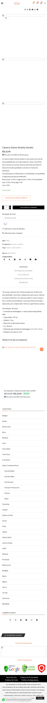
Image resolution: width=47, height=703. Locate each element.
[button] (5, 376)
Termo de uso (11, 677)
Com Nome (6, 460)
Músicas (5, 554)
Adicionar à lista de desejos (14, 229)
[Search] (45, 3)
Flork (4, 526)
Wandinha (5, 604)
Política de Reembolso (30, 680)
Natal (6, 499)
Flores (4, 521)
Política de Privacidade (29, 677)
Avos (4, 432)
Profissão (5, 559)
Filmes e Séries (7, 515)
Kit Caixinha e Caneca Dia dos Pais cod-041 (20, 391)
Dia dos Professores (11, 488)
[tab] (23, 266)
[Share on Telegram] (30, 259)
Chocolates (6, 449)
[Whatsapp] (31, 620)
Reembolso (23, 282)
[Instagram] (15, 620)
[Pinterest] (21, 620)
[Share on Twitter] (9, 259)
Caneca (13, 244)
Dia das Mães (9, 476)
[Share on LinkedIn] (20, 259)
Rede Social (6, 565)
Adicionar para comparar (13, 233)
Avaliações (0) (23, 275)
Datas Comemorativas (10, 465)
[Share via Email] (36, 259)
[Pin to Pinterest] (15, 259)
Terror (4, 587)
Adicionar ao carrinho (28, 207)
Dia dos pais (8, 482)
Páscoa (7, 493)
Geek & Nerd (16, 248)
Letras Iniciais (7, 543)
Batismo (5, 438)
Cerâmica (20, 244)
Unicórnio (5, 598)
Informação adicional (24, 271)
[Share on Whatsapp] (25, 259)
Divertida (5, 504)
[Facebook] (10, 620)
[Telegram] (36, 620)
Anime (4, 421)
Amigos (5, 416)
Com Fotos (6, 454)
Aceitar (40, 698)
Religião (5, 571)
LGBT (4, 548)
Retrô (4, 576)
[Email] (26, 620)
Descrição (23, 267)
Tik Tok (4, 593)
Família (4, 510)
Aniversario (6, 427)
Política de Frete (11, 680)
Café (4, 443)
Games (8, 248)
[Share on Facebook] (4, 259)
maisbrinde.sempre (14, 635)
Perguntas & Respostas (23, 278)
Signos (4, 582)
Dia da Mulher (9, 471)
